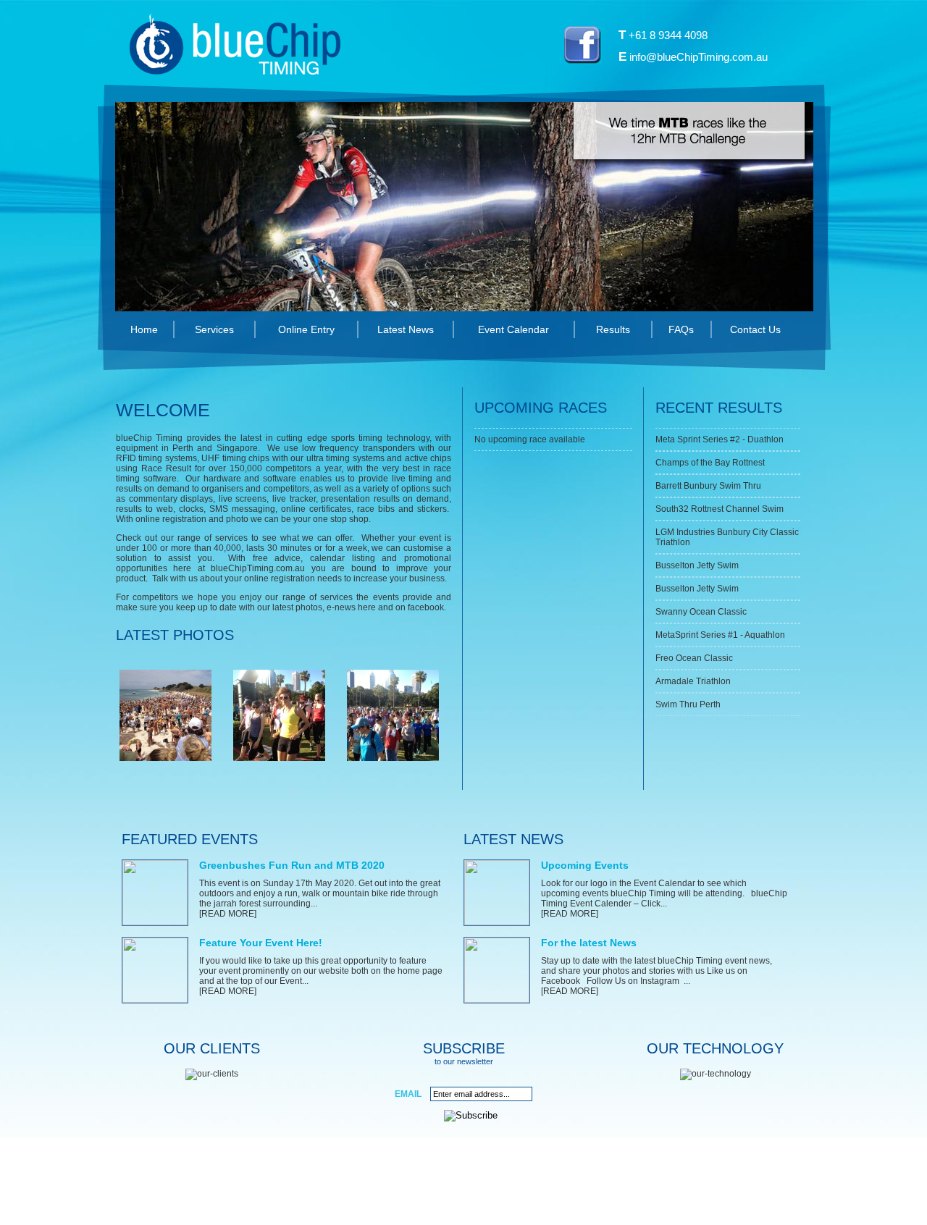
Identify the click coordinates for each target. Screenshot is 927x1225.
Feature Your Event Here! (260, 942)
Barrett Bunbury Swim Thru (708, 486)
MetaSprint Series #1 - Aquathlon (720, 635)
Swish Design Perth (600, 1197)
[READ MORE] (227, 914)
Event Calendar (513, 329)
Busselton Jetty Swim (697, 565)
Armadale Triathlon (693, 681)
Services (214, 329)
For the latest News (589, 942)
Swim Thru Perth (688, 704)
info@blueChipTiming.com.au (698, 57)
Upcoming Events (585, 865)
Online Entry (306, 329)
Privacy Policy (451, 1197)
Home (144, 329)
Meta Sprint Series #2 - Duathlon (719, 439)
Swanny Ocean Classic (701, 612)
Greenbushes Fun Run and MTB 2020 (292, 865)
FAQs (681, 329)
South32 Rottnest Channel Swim (719, 509)
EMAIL (408, 1094)
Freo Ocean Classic (694, 658)
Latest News (405, 329)
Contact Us (755, 329)
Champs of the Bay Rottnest (710, 463)
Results (613, 329)
